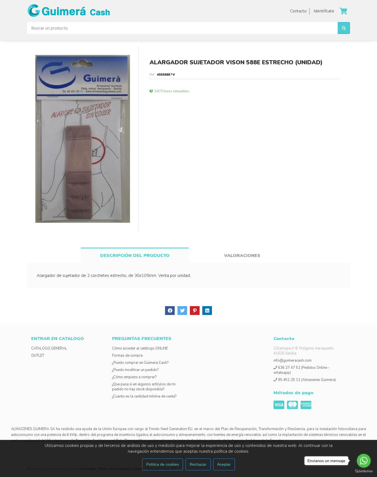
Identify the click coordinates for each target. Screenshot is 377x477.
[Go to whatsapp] (364, 461)
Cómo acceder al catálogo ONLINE (140, 348)
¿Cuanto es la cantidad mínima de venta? (144, 396)
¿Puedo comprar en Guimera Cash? (140, 362)
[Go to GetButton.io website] (364, 471)
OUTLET (37, 355)
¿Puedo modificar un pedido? (135, 369)
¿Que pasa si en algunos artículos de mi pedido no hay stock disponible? (144, 387)
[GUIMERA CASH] (68, 11)
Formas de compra (127, 355)
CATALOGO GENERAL (49, 348)
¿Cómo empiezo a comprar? (134, 377)
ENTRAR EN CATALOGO (57, 339)
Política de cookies (162, 464)
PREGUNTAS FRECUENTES (141, 339)
